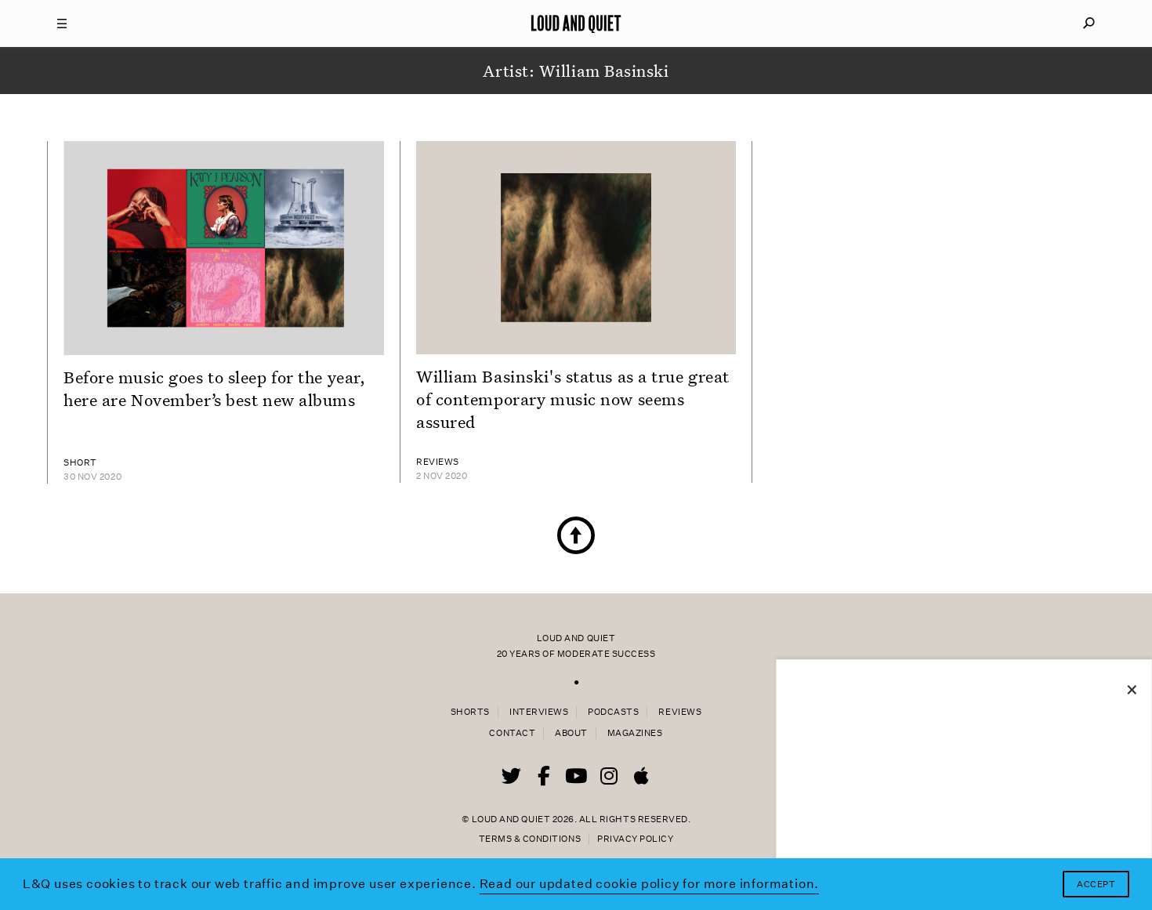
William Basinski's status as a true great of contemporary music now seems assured (573, 399)
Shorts (470, 712)
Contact (512, 733)
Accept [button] (1096, 884)
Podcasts (613, 712)
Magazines (635, 733)
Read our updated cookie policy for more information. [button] (650, 883)
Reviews (679, 712)
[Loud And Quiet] (576, 23)
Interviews (538, 712)
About (571, 733)
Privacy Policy (635, 839)
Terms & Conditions (530, 839)
